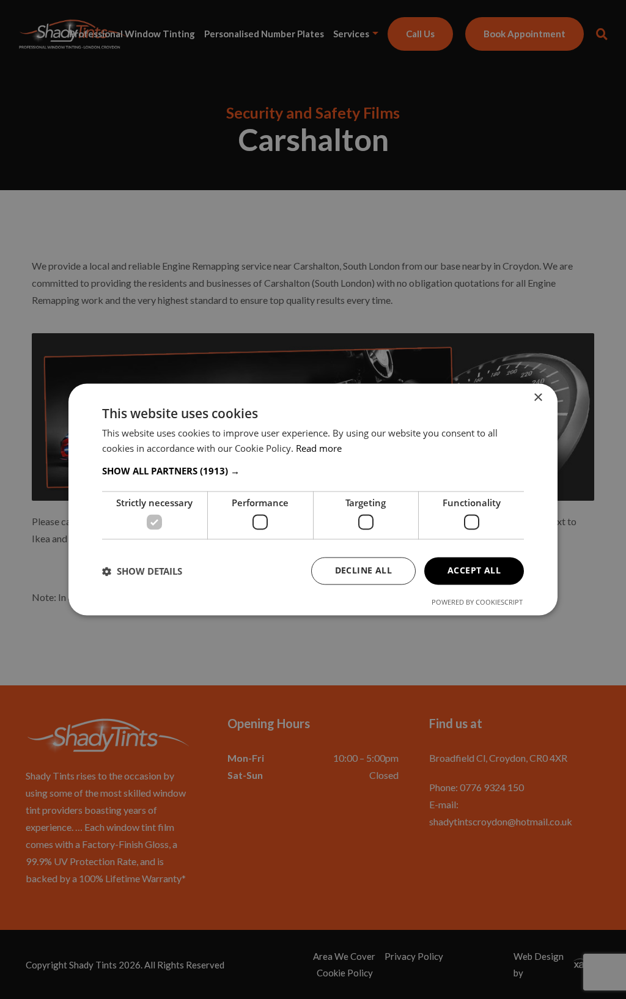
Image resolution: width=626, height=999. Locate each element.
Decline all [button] (363, 571)
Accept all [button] (474, 571)
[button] (313, 470)
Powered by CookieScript (477, 602)
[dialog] (313, 499)
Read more (319, 449)
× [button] (537, 397)
